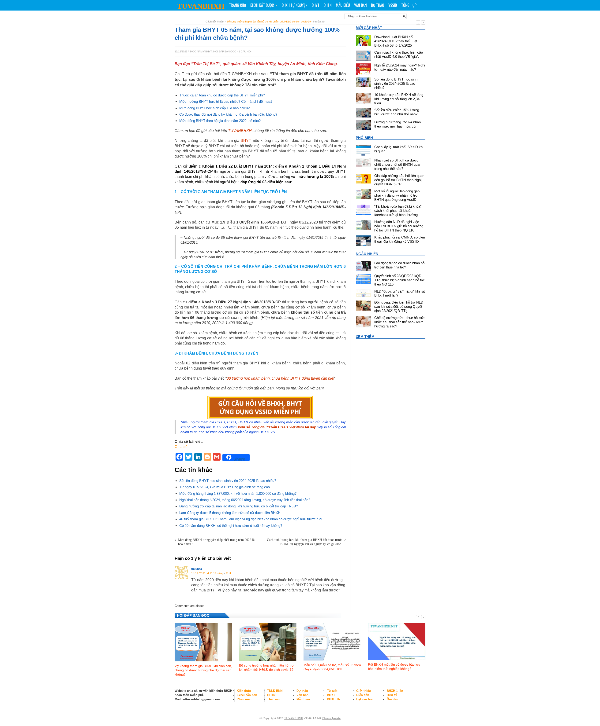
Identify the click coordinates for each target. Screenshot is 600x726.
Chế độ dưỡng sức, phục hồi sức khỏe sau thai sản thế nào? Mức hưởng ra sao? (399, 322)
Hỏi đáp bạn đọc (224, 51)
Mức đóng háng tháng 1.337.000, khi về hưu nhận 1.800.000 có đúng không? (237, 493)
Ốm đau (392, 699)
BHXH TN (333, 699)
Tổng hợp (408, 5)
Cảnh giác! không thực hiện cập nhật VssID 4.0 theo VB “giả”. (398, 54)
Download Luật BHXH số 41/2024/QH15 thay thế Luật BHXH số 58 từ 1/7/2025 (395, 41)
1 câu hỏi (245, 51)
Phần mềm (244, 699)
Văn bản (360, 5)
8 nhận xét (319, 21)
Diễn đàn (362, 695)
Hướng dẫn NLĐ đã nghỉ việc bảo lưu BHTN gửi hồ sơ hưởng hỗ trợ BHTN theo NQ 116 (398, 226)
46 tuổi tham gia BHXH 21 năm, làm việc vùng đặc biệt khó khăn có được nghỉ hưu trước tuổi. (251, 519)
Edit (228, 573)
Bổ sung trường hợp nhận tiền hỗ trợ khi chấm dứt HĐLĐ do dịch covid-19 (269, 21)
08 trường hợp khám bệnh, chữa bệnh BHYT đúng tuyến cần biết (280, 378)
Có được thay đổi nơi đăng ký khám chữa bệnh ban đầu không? (228, 114)
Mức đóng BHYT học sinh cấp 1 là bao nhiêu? (214, 108)
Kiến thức (244, 691)
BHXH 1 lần (395, 691)
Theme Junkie (331, 718)
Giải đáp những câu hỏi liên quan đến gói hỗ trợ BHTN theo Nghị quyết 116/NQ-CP (399, 180)
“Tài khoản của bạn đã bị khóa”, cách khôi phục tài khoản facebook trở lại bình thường (398, 210)
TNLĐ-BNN (274, 691)
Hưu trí (392, 695)
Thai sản (273, 699)
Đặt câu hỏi (364, 699)
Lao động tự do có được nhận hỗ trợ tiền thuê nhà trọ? (399, 265)
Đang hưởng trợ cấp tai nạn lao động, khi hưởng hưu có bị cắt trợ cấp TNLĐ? (238, 506)
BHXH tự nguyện (295, 5)
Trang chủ (237, 5)
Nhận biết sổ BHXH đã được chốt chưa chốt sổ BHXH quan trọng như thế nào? (397, 164)
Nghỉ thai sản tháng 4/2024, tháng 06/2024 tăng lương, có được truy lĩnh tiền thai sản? (244, 500)
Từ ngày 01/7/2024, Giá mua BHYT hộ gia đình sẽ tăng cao (224, 487)
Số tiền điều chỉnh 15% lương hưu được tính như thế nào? (396, 112)
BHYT (315, 5)
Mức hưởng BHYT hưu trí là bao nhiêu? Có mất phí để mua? (225, 101)
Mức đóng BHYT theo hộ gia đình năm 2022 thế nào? (220, 121)
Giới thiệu (363, 691)
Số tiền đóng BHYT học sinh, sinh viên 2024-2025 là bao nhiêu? (227, 481)
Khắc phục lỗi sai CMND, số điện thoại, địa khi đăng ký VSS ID (399, 239)
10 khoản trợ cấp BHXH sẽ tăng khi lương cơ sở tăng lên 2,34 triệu (398, 99)
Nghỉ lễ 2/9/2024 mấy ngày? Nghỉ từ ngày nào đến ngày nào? (399, 67)
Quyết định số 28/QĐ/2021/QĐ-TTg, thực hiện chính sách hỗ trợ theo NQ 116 (399, 280)
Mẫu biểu (343, 5)
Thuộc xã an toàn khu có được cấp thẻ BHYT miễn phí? (222, 95)
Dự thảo (377, 5)
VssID (392, 5)
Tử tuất (332, 691)
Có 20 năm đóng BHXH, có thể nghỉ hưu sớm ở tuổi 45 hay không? (230, 526)
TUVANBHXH (201, 6)
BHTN (328, 5)
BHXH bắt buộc (262, 5)
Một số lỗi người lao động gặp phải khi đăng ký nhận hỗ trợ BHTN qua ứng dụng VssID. (397, 195)
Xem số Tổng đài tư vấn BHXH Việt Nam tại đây (277, 427)
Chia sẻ (181, 447)
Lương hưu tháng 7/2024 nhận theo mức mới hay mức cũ (397, 124)
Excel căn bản (247, 695)
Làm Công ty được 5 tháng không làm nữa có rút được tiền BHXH (230, 513)
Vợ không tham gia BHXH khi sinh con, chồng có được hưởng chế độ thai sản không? (203, 670)
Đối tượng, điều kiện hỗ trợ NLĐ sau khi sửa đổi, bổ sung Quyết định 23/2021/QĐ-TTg (398, 306)
